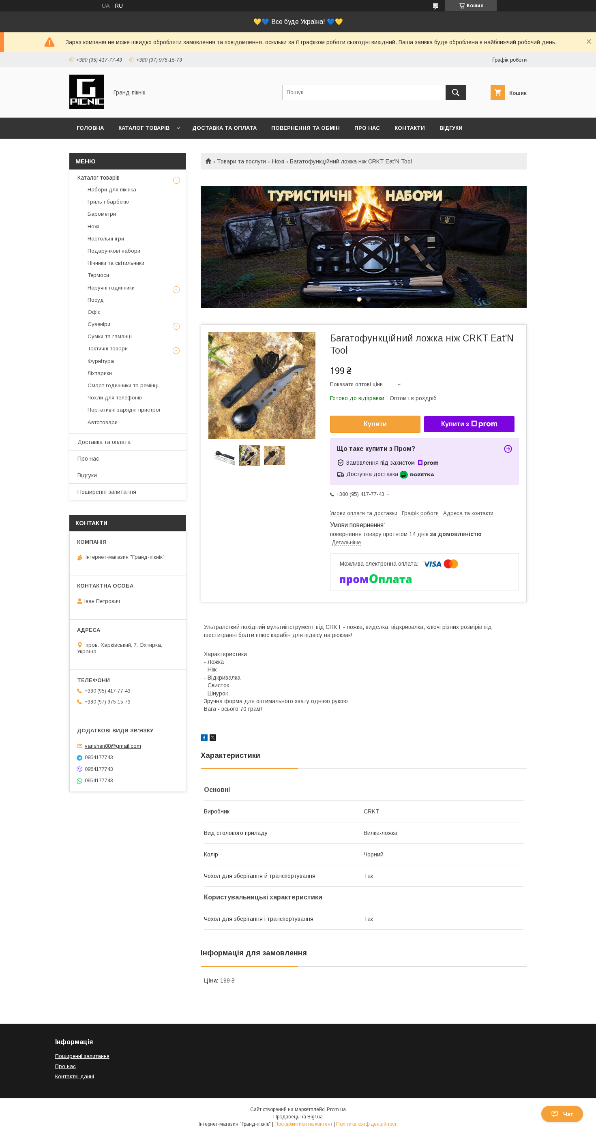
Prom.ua (336, 1109)
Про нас (367, 128)
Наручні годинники (111, 288)
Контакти (409, 128)
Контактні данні (74, 1076)
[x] (213, 739)
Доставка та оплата (224, 128)
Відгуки (451, 128)
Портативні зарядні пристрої (124, 410)
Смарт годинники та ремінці (123, 385)
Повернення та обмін (305, 128)
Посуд (96, 300)
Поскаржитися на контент (303, 1124)
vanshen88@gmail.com (113, 746)
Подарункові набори (114, 251)
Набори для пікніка (112, 190)
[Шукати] (456, 92)
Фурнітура (101, 361)
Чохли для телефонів (115, 398)
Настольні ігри (106, 239)
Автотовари (103, 422)
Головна (90, 128)
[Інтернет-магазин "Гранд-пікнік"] (86, 107)
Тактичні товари (108, 348)
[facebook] (204, 739)
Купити (375, 424)
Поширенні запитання (106, 492)
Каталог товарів (143, 128)
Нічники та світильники (116, 263)
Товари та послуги (241, 161)
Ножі (278, 161)
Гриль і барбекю (108, 202)
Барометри (102, 214)
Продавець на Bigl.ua (298, 1117)
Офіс (94, 312)
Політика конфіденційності (367, 1124)
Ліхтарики (100, 373)
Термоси (98, 275)
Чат (568, 1114)
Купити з (455, 424)
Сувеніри (99, 324)
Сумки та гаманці (110, 336)
